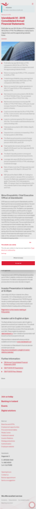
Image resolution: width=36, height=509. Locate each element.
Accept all (18, 263)
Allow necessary (18, 258)
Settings (3, 253)
